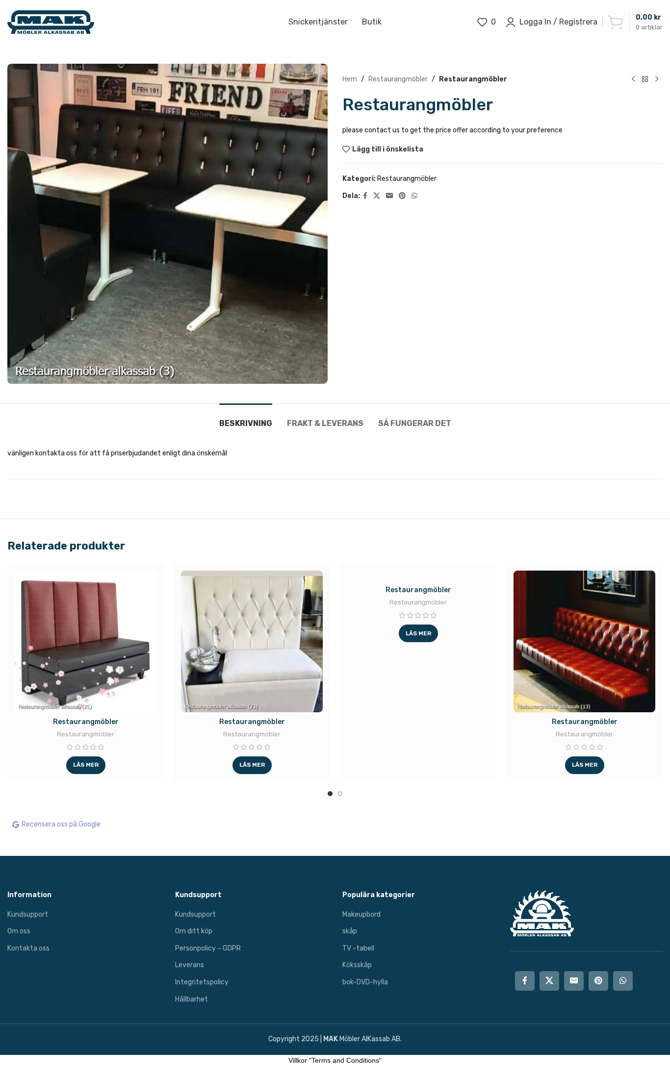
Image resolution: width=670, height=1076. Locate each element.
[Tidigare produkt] (633, 79)
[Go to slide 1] (330, 793)
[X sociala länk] (376, 196)
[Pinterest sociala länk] (402, 196)
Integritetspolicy (202, 982)
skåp (349, 931)
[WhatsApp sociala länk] (414, 196)
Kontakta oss (28, 948)
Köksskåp (357, 965)
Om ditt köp (193, 931)
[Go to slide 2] (339, 793)
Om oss (18, 931)
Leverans (189, 965)
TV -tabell (358, 948)
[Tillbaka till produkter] (645, 79)
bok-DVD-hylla (365, 982)
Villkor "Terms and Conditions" (335, 1060)
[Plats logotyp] (50, 22)
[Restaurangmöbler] (85, 641)
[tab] (245, 418)
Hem (349, 79)
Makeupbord (361, 914)
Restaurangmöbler (398, 79)
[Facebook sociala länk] (365, 196)
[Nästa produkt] (657, 79)
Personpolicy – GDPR (208, 948)
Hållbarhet (191, 999)
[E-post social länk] (389, 196)
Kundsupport (27, 914)
